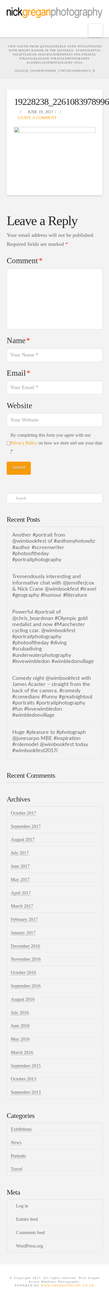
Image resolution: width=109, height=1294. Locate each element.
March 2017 (22, 906)
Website (19, 405)
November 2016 (26, 959)
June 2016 (20, 1025)
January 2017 (23, 932)
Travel (16, 1168)
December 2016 (25, 946)
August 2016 (23, 999)
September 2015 (26, 1065)
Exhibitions (21, 1129)
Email (19, 373)
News (16, 1142)
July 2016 (20, 1012)
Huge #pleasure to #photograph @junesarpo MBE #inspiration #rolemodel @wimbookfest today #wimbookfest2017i (50, 741)
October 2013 (23, 1078)
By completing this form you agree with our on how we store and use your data (56, 443)
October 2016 (23, 972)
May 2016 (20, 1039)
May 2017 (20, 879)
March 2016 (22, 1052)
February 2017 (24, 919)
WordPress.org (29, 1245)
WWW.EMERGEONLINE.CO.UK (67, 1285)
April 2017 (21, 892)
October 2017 (23, 813)
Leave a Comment (37, 118)
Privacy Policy (23, 442)
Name (18, 340)
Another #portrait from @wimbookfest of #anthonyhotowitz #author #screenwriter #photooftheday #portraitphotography (53, 547)
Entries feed (27, 1219)
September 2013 (26, 1092)
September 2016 (26, 985)
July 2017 (20, 852)
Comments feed (30, 1232)
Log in (22, 1205)
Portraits (18, 1155)
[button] (95, 30)
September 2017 (26, 826)
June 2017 (20, 866)
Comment (25, 260)
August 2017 (23, 839)
